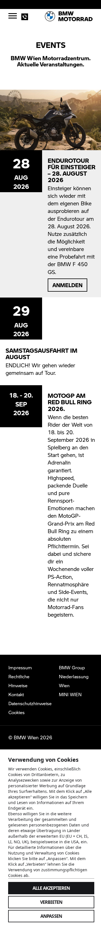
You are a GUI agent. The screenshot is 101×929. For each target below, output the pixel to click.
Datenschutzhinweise (30, 703)
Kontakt (16, 694)
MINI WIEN (70, 694)
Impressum (20, 667)
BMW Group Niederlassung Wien (74, 676)
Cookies (16, 712)
